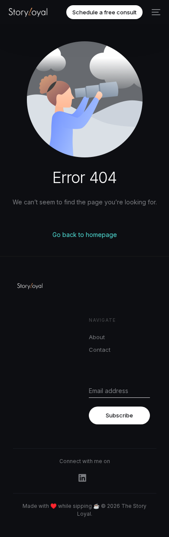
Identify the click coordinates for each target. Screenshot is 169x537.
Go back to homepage (84, 234)
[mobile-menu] (155, 12)
